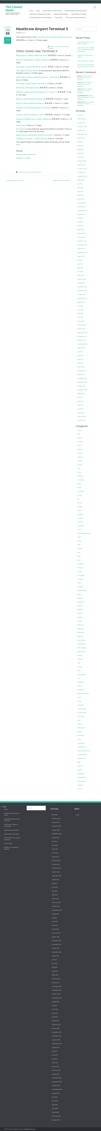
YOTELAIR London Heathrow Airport (31, 83)
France (79, 510)
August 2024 (81, 138)
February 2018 (81, 416)
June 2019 (80, 355)
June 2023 (80, 187)
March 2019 (80, 367)
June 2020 (80, 310)
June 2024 (80, 146)
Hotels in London (23, 158)
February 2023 (81, 203)
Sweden (79, 724)
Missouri (80, 606)
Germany (80, 522)
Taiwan (79, 732)
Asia (78, 434)
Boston (79, 453)
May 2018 (80, 405)
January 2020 (81, 329)
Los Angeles (81, 575)
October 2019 (81, 340)
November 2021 (82, 245)
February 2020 (81, 325)
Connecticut (80, 480)
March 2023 (80, 199)
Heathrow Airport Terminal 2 (15, 180)
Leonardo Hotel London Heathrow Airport (54, 37)
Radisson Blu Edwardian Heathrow (31, 99)
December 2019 (82, 332)
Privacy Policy (59, 17)
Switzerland (81, 728)
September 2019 (82, 344)
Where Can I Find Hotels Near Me (75, 17)
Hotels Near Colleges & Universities (40, 14)
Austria (79, 445)
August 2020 (81, 302)
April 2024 (80, 153)
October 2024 (81, 130)
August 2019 (81, 348)
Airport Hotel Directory (26, 154)
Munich (79, 621)
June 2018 (80, 401)
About (38, 11)
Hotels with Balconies (83, 533)
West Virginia (81, 781)
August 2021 (81, 256)
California (80, 457)
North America (81, 644)
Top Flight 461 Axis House (27, 70)
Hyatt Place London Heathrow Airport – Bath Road (37, 77)
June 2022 (80, 222)
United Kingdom (36, 172)
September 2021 (82, 252)
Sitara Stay (20, 125)
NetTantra (33, 1129)
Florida (79, 506)
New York (80, 636)
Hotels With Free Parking (78, 14)
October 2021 (81, 248)
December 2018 (82, 378)
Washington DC (82, 777)
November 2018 (82, 382)
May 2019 (80, 359)
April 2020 (80, 317)
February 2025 (81, 119)
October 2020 (81, 294)
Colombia (80, 476)
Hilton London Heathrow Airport (30, 103)
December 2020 (82, 287)
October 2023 (81, 172)
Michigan (80, 598)
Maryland (80, 587)
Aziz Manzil (20, 129)
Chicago (79, 465)
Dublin (79, 487)
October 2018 (81, 386)
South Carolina (81, 712)
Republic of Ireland (83, 693)
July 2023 (80, 184)
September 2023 (82, 176)
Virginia (79, 770)
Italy (78, 556)
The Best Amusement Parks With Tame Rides (85, 43)
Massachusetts (82, 590)
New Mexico (81, 632)
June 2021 (80, 264)
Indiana (79, 548)
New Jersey (80, 629)
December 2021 (82, 241)
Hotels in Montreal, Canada (85, 61)
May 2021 (80, 268)
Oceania (79, 659)
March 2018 (80, 413)
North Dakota (81, 651)
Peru (78, 678)
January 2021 (81, 283)
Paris (78, 670)
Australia (80, 442)
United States (81, 758)
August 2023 (81, 180)
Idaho (79, 537)
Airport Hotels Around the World (52, 11)
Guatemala (80, 526)
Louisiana (80, 579)
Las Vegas (80, 564)
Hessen (79, 529)
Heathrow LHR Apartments (28, 87)
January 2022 (81, 237)
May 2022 (80, 226)
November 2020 (82, 291)
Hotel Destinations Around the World (76, 11)
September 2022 (82, 210)
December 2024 (82, 126)
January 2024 (81, 165)
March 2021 (80, 275)
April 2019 (80, 363)
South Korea (81, 716)
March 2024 (80, 157)
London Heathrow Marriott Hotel (30, 114)
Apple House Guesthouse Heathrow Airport (34, 135)
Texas (79, 739)
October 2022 (81, 207)
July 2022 (80, 218)
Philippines (80, 682)
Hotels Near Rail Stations (61, 14)
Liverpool (80, 568)
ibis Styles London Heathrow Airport (32, 67)
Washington (81, 773)
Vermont (80, 766)
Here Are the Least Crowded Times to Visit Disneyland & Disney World (85, 49)
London (29, 172)
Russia (79, 701)
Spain (79, 720)
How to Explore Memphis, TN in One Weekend (84, 78)
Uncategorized (81, 747)
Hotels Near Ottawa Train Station (85, 56)
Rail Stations (81, 690)
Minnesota (80, 602)
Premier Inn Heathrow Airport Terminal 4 (33, 108)
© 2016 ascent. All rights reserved (13, 1129)
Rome (79, 697)
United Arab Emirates (83, 751)
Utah (78, 762)
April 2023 (80, 195)
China (79, 472)
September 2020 (82, 298)
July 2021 (80, 260)
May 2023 (80, 191)
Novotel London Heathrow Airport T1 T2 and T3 (36, 92)
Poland (79, 686)
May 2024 (80, 149)
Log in (77, 815)
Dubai (79, 484)
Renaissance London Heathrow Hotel (32, 55)
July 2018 (80, 397)
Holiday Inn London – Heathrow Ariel (31, 138)
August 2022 (81, 214)
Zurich (79, 789)
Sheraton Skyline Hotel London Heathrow (34, 119)
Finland (79, 503)
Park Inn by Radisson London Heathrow (33, 60)
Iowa (78, 552)
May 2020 (80, 313)
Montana (80, 609)
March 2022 (80, 229)
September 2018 (82, 390)
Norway (79, 655)
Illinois (79, 541)
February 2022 (81, 233)
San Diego (80, 705)
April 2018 (80, 409)
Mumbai (79, 617)
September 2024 (82, 134)
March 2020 (80, 321)
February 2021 (81, 279)
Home (31, 11)
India (78, 545)
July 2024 (80, 142)
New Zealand (81, 640)
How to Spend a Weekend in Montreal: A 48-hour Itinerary (85, 65)
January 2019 (81, 374)
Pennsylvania (81, 674)
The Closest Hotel (14, 8)
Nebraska (80, 625)
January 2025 (81, 123)
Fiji (78, 499)
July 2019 (80, 352)
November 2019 (82, 336)
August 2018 (81, 394)
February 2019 (81, 371)
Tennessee (80, 735)
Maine (79, 583)
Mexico (79, 594)
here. (18, 144)
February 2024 (81, 161)
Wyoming (80, 785)
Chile (78, 468)
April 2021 (80, 271)
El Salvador (80, 491)
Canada (79, 461)
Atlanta (79, 438)
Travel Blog (80, 743)
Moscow (79, 613)
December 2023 (82, 168)
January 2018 (81, 420)
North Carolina (81, 648)
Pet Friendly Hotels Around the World (41, 17)
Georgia (79, 518)
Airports (19, 172)
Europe (25, 172)
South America (81, 709)
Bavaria (79, 449)
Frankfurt (80, 514)
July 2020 (80, 306)
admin (24, 33)
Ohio (78, 663)
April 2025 (80, 115)
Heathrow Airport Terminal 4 (62, 180)
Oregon (79, 667)
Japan (79, 560)
